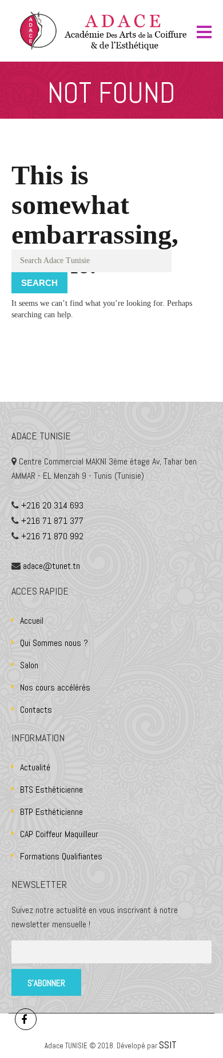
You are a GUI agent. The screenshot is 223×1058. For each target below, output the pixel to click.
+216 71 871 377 (52, 521)
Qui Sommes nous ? (54, 643)
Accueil (31, 621)
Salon (29, 665)
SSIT (169, 1044)
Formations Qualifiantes (61, 856)
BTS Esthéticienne (51, 789)
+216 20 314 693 (52, 505)
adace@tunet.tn (51, 566)
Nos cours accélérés (55, 687)
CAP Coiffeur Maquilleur (59, 834)
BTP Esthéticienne (51, 812)
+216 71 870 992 (52, 536)
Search (39, 283)
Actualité (35, 767)
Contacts (36, 710)
